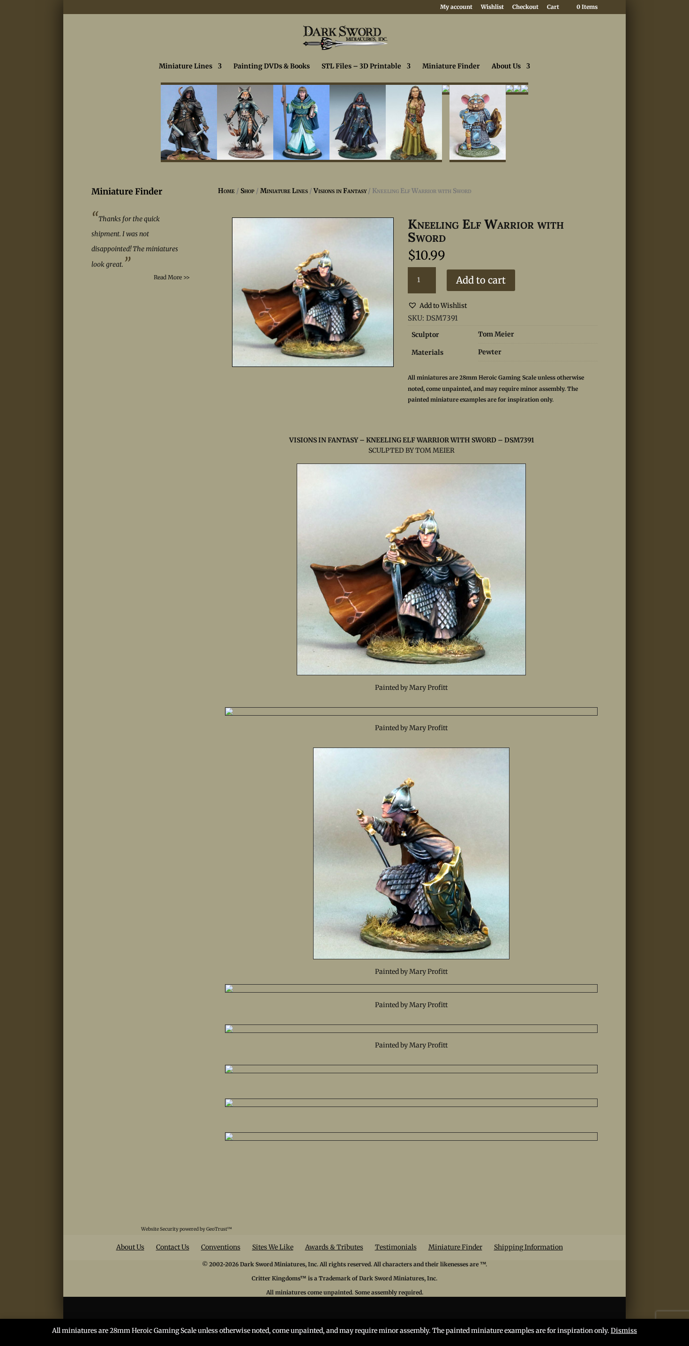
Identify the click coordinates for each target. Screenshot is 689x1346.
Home (226, 191)
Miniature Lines (185, 66)
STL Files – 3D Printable (361, 66)
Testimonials (396, 1247)
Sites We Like (272, 1247)
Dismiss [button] (624, 1330)
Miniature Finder (451, 66)
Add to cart (481, 280)
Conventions (220, 1247)
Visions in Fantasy (340, 191)
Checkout (525, 7)
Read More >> (172, 277)
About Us (506, 66)
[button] (437, 306)
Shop (247, 191)
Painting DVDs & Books (271, 66)
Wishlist (492, 7)
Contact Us (172, 1247)
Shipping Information (528, 1247)
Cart (553, 7)
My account (456, 7)
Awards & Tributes (334, 1247)
